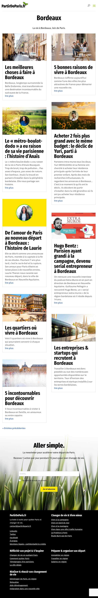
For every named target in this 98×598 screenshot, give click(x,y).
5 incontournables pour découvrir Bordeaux (22, 398)
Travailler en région (59, 558)
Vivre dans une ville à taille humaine (66, 529)
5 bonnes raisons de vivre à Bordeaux (73, 69)
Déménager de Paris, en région (23, 579)
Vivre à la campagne (60, 519)
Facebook (14, 537)
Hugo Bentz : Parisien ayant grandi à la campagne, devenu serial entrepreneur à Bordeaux (73, 258)
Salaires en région (59, 561)
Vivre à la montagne (59, 526)
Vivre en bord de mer (60, 523)
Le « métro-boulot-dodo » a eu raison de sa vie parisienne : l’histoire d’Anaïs (24, 148)
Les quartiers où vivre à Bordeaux (21, 330)
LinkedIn (13, 531)
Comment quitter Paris (19, 558)
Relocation (14, 582)
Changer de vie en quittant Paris (24, 555)
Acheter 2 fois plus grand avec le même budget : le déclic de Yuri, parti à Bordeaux (73, 146)
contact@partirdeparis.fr (20, 526)
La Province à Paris (59, 532)
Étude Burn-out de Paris (61, 536)
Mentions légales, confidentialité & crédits (28, 544)
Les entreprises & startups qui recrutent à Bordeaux (71, 355)
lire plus (9, 95)
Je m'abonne (49, 489)
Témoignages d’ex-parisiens (22, 561)
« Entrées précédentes (13, 428)
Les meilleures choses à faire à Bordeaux (20, 72)
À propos (13, 541)
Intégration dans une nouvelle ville (25, 588)
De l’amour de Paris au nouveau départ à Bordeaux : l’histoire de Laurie (23, 240)
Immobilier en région (60, 555)
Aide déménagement (19, 585)
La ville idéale (15, 565)
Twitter (13, 534)
